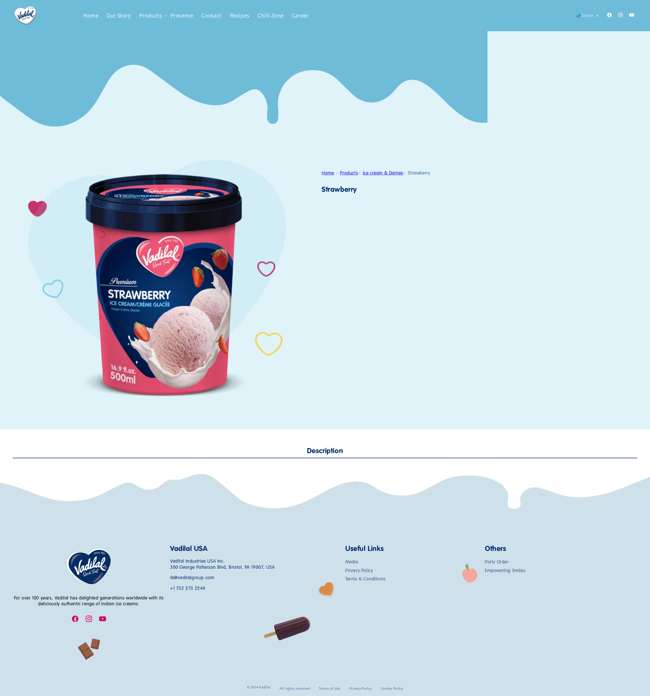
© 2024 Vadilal (259, 687)
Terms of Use (329, 688)
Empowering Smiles (505, 570)
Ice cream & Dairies (383, 173)
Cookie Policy (392, 688)
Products (349, 173)
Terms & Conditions (365, 579)
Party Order (497, 562)
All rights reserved (295, 688)
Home (328, 173)
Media (351, 562)
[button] (150, 16)
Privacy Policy (359, 570)
